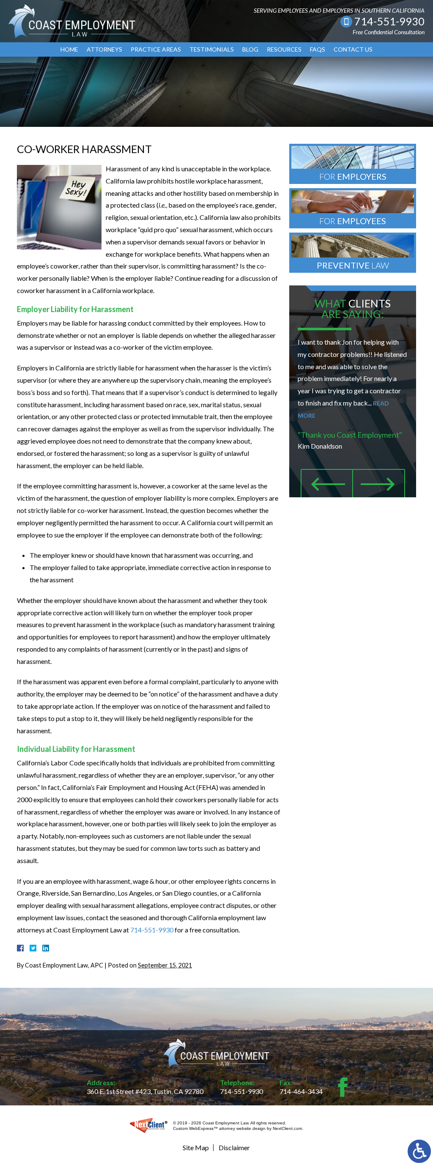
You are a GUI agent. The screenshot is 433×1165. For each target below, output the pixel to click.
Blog (250, 49)
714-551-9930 (389, 21)
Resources (284, 49)
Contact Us (353, 49)
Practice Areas (156, 49)
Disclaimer (234, 1147)
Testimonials (211, 49)
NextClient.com (287, 1128)
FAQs (317, 49)
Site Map (196, 1147)
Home (69, 49)
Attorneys (104, 49)
